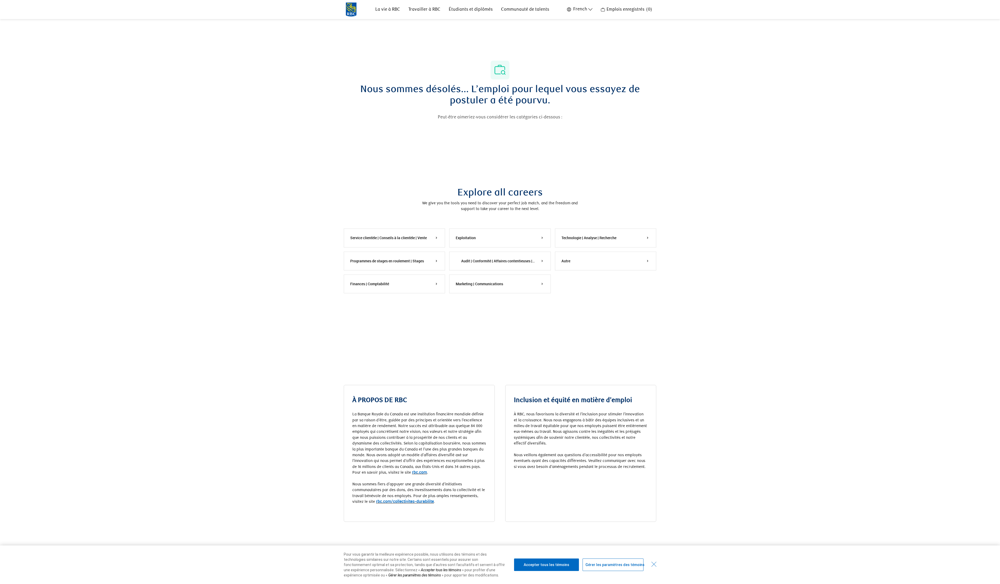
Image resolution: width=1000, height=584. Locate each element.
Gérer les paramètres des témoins (614, 565)
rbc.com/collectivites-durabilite (405, 501)
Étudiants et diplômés (471, 9)
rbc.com (419, 472)
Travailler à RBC (424, 9)
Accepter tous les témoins (546, 565)
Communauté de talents (525, 9)
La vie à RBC (387, 9)
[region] (500, 564)
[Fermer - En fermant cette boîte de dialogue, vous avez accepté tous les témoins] (654, 564)
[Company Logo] (351, 9)
